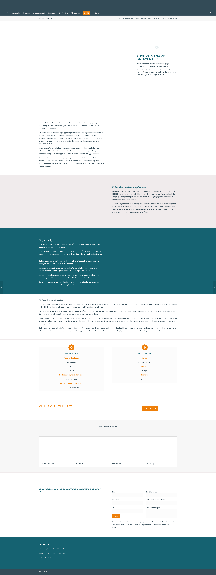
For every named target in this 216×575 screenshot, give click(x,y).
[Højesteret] (90, 449)
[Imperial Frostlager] (56, 449)
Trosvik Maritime (115, 464)
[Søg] (209, 13)
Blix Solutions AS (45, 18)
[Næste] (98, 187)
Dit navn (115, 492)
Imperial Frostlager (47, 464)
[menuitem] (7, 13)
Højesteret (79, 464)
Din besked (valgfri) (153, 508)
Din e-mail (115, 500)
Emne (114, 508)
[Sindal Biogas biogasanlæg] (214, 287)
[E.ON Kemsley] (160, 449)
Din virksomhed (151, 492)
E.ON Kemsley (149, 464)
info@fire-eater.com (58, 553)
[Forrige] (44, 187)
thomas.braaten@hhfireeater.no (71, 383)
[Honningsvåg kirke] (1, 287)
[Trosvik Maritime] (125, 449)
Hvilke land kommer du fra (155, 500)
